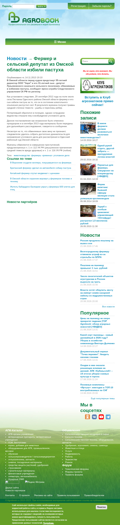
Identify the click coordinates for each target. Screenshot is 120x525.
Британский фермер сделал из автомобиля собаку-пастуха (40, 168)
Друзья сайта (12, 487)
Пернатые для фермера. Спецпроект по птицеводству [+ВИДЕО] (106, 170)
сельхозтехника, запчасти (21, 459)
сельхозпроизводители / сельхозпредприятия (31, 456)
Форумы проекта (73, 472)
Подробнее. (48, 523)
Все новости (108, 306)
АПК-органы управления (20, 434)
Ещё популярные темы (103, 398)
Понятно (101, 507)
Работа (68, 456)
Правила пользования (68, 495)
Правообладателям (94, 495)
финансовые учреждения (21, 473)
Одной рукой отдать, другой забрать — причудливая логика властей (106, 151)
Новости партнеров (15, 490)
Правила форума (74, 474)
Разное (68, 462)
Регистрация (78, 6)
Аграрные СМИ (16, 479)
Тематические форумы (77, 469)
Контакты (10, 495)
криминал (47, 155)
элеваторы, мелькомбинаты (22, 476)
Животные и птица (74, 448)
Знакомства (71, 459)
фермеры (36, 155)
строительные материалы (21, 470)
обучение (13, 454)
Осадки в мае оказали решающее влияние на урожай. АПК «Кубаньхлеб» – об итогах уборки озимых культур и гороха (96, 371)
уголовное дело (61, 155)
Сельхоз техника (73, 437)
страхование (14, 468)
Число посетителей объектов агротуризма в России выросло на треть (96, 279)
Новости (17, 58)
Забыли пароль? (101, 6)
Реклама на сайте (43, 495)
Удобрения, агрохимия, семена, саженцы (86, 445)
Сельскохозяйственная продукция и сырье (87, 434)
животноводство (22, 155)
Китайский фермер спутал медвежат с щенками (35, 173)
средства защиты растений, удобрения (28, 465)
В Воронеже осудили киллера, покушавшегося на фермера (40, 162)
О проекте (24, 495)
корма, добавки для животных (23, 445)
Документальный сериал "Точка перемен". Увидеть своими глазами (94, 354)
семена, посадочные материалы (25, 462)
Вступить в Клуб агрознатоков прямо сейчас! (97, 101)
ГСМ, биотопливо (17, 442)
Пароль (7, 6)
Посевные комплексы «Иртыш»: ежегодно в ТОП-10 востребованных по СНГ (96, 387)
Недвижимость (72, 454)
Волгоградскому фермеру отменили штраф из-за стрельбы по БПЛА (94, 254)
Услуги (68, 451)
